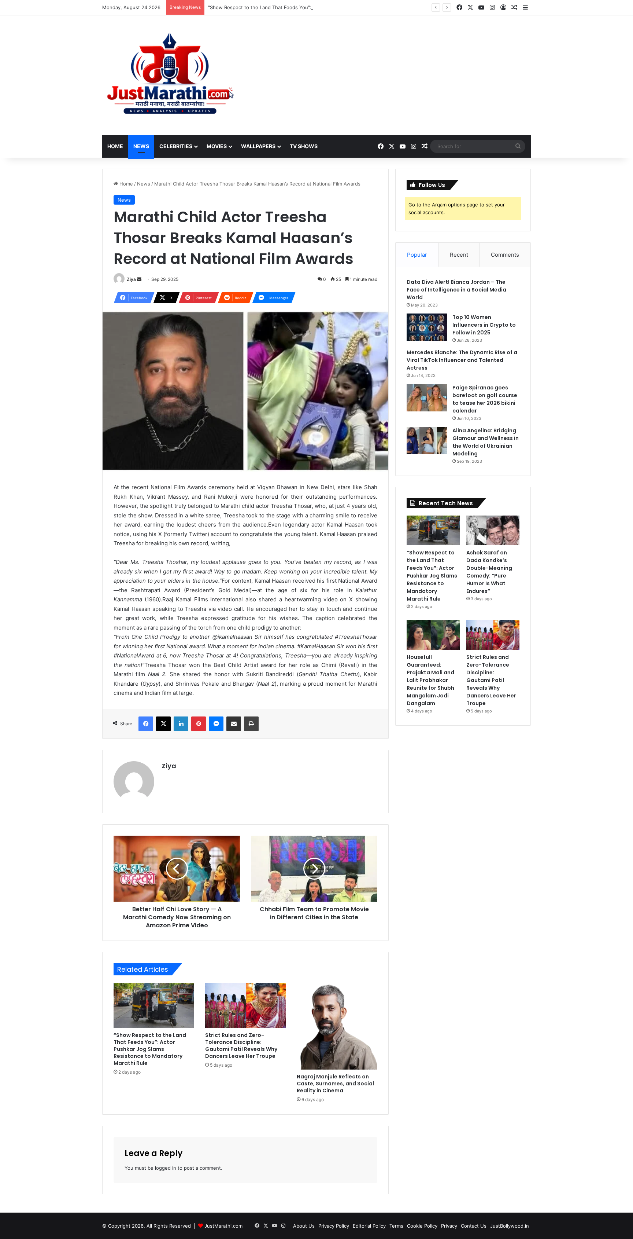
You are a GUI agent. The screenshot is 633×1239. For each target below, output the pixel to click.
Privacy (449, 1226)
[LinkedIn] (181, 723)
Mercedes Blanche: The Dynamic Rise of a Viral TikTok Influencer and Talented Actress (462, 360)
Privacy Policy (333, 1226)
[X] (163, 723)
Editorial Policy (369, 1226)
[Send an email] (139, 279)
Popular (417, 254)
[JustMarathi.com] (170, 75)
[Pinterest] (198, 723)
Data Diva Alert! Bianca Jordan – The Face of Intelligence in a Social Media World (456, 289)
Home (115, 146)
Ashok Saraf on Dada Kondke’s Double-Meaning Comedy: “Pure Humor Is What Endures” (489, 572)
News (141, 146)
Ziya (131, 279)
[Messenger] (216, 723)
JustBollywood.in (509, 1226)
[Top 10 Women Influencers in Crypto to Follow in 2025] (427, 327)
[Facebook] (145, 723)
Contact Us (473, 1226)
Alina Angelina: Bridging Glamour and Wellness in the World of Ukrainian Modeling (485, 442)
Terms (396, 1226)
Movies (217, 146)
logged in (165, 1168)
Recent (459, 254)
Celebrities (175, 146)
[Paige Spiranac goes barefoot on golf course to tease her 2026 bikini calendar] (427, 397)
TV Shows (304, 146)
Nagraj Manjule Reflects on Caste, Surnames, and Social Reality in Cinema (335, 1083)
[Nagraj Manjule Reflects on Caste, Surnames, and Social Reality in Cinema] (337, 1026)
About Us (304, 1226)
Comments (505, 254)
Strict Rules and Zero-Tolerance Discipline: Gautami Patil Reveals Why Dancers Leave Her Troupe (241, 1045)
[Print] (251, 723)
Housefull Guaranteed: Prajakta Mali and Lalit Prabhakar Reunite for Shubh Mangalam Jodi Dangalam (430, 680)
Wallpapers (258, 146)
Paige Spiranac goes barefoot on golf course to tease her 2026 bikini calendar (484, 399)
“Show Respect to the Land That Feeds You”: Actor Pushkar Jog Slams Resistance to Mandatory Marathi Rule (333, 7)
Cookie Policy (422, 1226)
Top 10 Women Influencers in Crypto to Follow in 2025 (484, 325)
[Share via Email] (233, 723)
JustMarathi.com (223, 1226)
